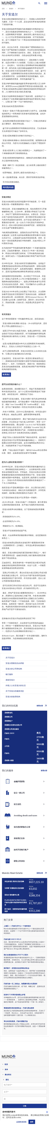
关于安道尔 (10, 657)
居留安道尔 (10, 680)
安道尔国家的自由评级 (15, 663)
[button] (45, 3)
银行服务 (9, 674)
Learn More (21, 1122)
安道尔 (11, 8)
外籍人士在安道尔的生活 (16, 685)
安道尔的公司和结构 (14, 669)
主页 (3, 8)
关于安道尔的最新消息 (15, 691)
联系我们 (6, 374)
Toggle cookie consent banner (47, 1112)
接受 (31, 1122)
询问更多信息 (8, 187)
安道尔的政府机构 (13, 696)
